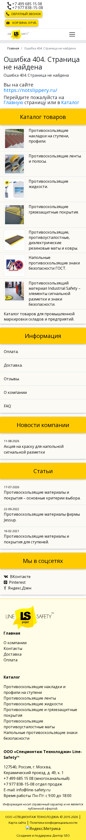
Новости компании (43, 425)
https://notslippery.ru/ (30, 90)
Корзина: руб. (24, 23)
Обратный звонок (26, 14)
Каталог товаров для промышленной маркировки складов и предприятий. (39, 316)
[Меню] (72, 34)
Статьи (43, 471)
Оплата (10, 660)
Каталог (70, 102)
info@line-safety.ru (33, 789)
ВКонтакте (20, 576)
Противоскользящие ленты (30, 698)
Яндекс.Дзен (19, 588)
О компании (15, 642)
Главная (13, 48)
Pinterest (17, 582)
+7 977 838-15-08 (27, 8)
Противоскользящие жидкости (33, 703)
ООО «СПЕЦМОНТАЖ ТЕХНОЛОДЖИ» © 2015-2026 (41, 817)
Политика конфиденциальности (53, 822)
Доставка (13, 654)
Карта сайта (17, 822)
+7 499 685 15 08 (26, 4)
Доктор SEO (61, 835)
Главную (13, 102)
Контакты (13, 648)
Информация (43, 336)
